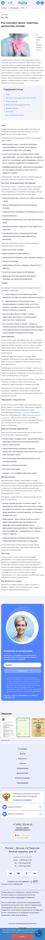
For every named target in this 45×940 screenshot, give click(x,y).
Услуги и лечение (22, 778)
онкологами (25, 412)
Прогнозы (9, 112)
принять (23, 936)
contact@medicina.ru (22, 830)
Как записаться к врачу (15, 115)
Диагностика (22, 773)
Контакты (22, 758)
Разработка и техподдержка (18, 881)
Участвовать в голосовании (22, 800)
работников (20, 897)
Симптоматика (11, 101)
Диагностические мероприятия (18, 105)
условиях (24, 687)
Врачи (22, 754)
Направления (22, 768)
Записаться (22, 671)
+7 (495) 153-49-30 (22, 824)
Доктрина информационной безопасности (23, 923)
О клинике (22, 749)
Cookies (19, 930)
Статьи (23, 763)
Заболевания (22, 783)
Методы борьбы (12, 108)
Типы (8, 94)
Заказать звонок (22, 828)
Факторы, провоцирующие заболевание (21, 98)
